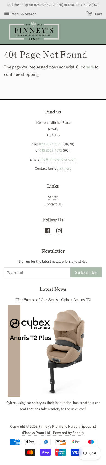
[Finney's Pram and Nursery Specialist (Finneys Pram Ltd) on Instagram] (59, 232)
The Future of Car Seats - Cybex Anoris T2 (53, 299)
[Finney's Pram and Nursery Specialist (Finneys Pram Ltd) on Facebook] (47, 232)
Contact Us (53, 204)
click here (64, 168)
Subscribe (86, 272)
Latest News (53, 289)
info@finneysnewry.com (58, 159)
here (90, 67)
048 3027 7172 (50, 150)
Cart (98, 14)
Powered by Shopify (68, 432)
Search (53, 196)
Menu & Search (23, 14)
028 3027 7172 (50, 144)
